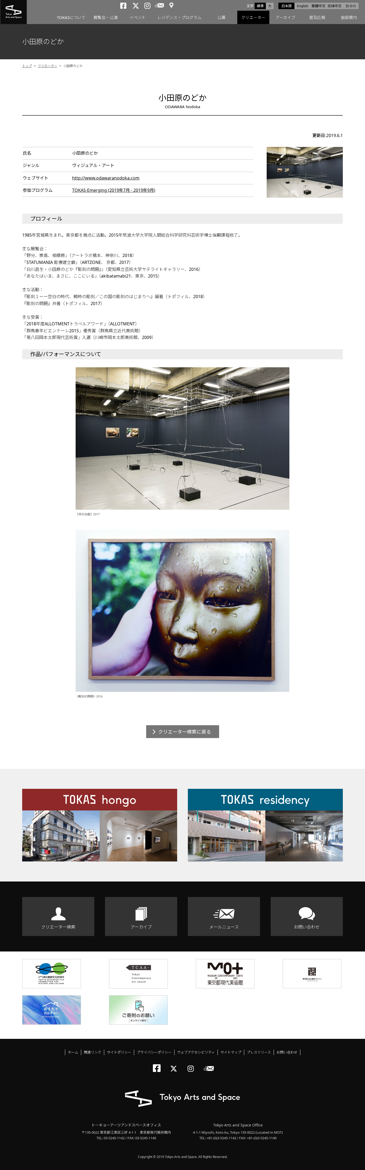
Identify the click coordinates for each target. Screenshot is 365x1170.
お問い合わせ (307, 927)
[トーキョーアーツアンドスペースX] (175, 1064)
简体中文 (334, 5)
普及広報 (317, 17)
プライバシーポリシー (154, 1052)
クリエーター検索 (58, 927)
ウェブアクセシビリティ (196, 1052)
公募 (222, 17)
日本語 (286, 5)
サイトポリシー (119, 1052)
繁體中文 (318, 5)
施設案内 (349, 17)
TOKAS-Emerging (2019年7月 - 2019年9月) (113, 190)
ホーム (73, 1052)
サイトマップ (230, 1052)
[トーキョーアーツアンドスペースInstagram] (192, 1064)
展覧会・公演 (106, 17)
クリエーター (253, 17)
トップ (27, 66)
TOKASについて (71, 17)
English (302, 5)
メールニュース (224, 927)
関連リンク (92, 1052)
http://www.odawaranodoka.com (105, 178)
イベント (138, 17)
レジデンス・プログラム (179, 17)
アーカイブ (285, 17)
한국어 (350, 5)
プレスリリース (259, 1052)
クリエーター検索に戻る (184, 731)
